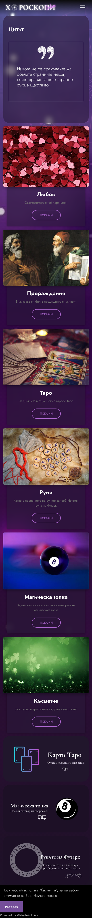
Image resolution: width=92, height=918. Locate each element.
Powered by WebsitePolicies (19, 915)
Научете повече (45, 895)
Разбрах (11, 907)
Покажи (46, 215)
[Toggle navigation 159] (83, 7)
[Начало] (37, 7)
